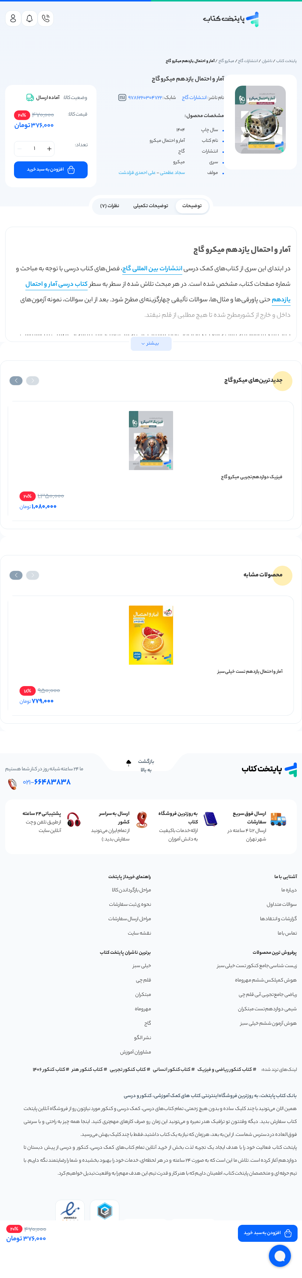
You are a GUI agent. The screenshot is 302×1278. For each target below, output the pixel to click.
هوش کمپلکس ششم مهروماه (266, 980)
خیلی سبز (142, 966)
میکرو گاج (226, 61)
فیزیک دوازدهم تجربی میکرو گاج (251, 477)
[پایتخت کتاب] (231, 19)
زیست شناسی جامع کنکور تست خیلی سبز (257, 966)
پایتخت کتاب (286, 61)
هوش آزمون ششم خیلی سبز (268, 1024)
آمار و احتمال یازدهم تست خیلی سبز (250, 672)
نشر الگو (142, 1038)
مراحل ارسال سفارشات (129, 919)
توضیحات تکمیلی (150, 206)
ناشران (267, 61)
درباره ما (289, 890)
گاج (147, 1024)
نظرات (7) (109, 206)
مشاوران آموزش (135, 1052)
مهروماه (143, 1009)
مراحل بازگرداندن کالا (131, 890)
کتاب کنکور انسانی (172, 1070)
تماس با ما (287, 933)
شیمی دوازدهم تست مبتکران (267, 1009)
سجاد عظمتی (172, 173)
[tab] (192, 206)
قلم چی (143, 980)
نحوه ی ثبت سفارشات (130, 905)
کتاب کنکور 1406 (49, 1070)
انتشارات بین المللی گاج (152, 269)
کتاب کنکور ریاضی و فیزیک (224, 1070)
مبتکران (143, 995)
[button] (32, 380)
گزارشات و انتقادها (278, 919)
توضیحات (192, 206)
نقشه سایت (139, 933)
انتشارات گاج (248, 61)
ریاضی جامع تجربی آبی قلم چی (268, 995)
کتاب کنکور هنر (87, 1070)
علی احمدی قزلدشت (137, 173)
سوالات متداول (282, 905)
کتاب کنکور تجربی (128, 1070)
